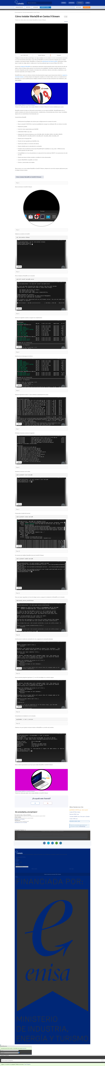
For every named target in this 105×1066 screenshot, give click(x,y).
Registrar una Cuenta (19, 819)
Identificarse (78, 7)
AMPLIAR (19, 266)
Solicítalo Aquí (82, 826)
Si (35, 803)
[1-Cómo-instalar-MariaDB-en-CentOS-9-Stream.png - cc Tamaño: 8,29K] (41, 208)
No (47, 803)
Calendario (17, 864)
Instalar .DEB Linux (74, 818)
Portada (64, 2)
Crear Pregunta (27, 1064)
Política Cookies (34, 868)
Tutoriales (80, 2)
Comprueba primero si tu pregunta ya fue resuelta (11, 1057)
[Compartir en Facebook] (44, 843)
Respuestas (71, 2)
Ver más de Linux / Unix (75, 821)
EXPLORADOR (35, 7)
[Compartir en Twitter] (48, 843)
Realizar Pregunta (19, 7)
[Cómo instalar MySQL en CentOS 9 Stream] (41, 779)
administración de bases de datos (49, 61)
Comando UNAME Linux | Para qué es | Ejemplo (80, 816)
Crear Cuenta (86, 7)
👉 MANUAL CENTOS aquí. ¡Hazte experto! (79, 809)
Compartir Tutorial (45, 7)
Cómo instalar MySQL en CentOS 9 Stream (25, 791)
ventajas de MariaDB (25, 66)
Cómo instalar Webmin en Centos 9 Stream (25, 105)
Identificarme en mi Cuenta (21, 822)
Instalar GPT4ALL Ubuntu (75, 812)
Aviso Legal (71, 868)
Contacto (16, 877)
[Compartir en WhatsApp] (56, 843)
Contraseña (21, 1051)
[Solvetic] (21, 3)
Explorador (17, 863)
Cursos (87, 2)
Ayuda (16, 876)
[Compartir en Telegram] (60, 843)
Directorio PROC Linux (74, 814)
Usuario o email (22, 1050)
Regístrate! (24, 1048)
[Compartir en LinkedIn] (52, 843)
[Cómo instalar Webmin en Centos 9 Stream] (41, 93)
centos (66, 21)
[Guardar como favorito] (64, 16)
